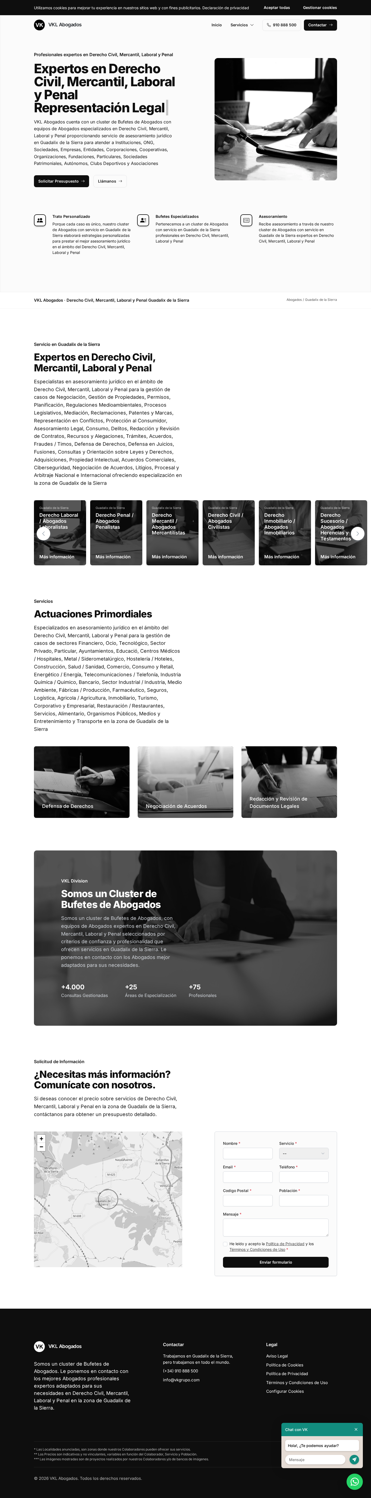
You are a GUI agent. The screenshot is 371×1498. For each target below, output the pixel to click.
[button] (357, 533)
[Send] (354, 1459)
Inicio (217, 25)
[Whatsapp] (355, 1482)
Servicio (288, 1143)
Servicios (239, 25)
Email (229, 1167)
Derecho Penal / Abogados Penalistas (115, 521)
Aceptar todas (277, 7)
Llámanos (107, 181)
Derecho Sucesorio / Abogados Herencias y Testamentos (335, 526)
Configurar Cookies (285, 1391)
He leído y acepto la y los (271, 1246)
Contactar (317, 25)
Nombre (231, 1143)
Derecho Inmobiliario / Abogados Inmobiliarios (279, 524)
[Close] (356, 1429)
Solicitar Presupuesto (58, 181)
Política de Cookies (284, 1365)
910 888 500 (284, 25)
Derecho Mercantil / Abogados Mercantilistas (168, 524)
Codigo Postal (237, 1190)
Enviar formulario (276, 1262)
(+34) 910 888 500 (180, 1370)
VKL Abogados (64, 24)
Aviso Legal (277, 1356)
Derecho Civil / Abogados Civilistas (225, 521)
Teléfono (288, 1167)
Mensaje (232, 1214)
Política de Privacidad (285, 1243)
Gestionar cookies (320, 7)
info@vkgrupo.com (181, 1379)
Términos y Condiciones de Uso (257, 1249)
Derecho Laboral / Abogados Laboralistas (58, 521)
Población (289, 1190)
